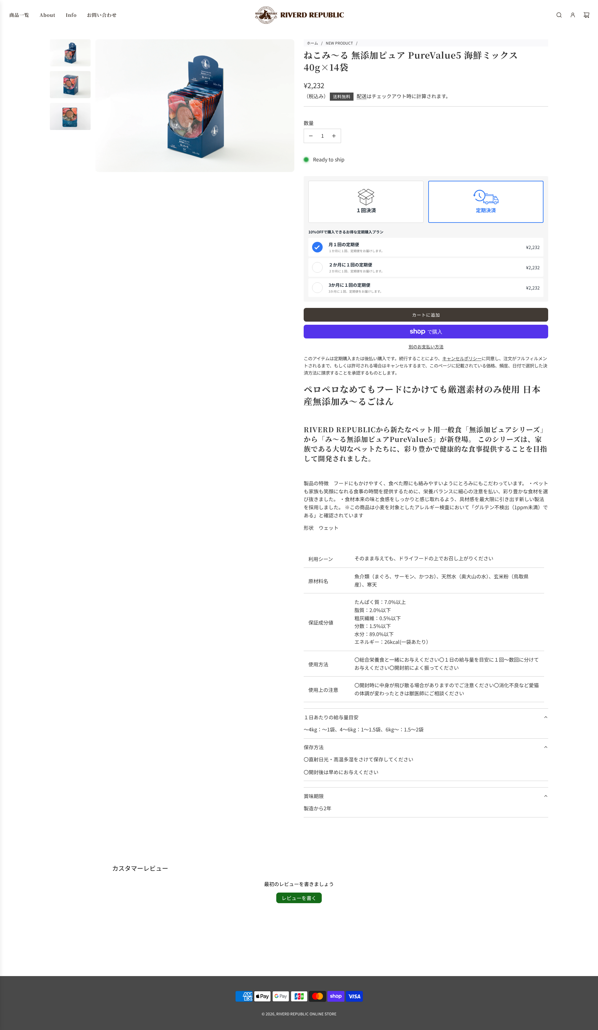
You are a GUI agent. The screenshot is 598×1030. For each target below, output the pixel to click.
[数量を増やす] (334, 136)
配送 (362, 96)
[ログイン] (573, 15)
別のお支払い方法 (426, 346)
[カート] (586, 15)
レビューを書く (299, 898)
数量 (309, 123)
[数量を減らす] (311, 136)
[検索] (559, 15)
